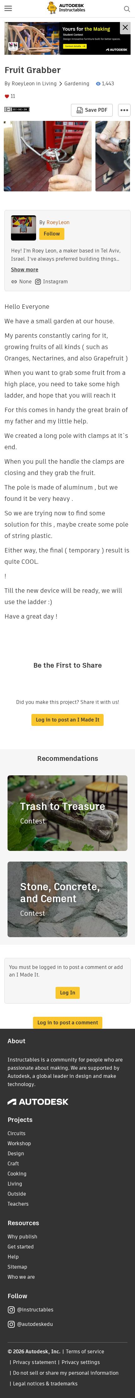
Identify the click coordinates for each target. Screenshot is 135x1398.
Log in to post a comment (67, 1022)
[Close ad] (125, 28)
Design (16, 1153)
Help (13, 1256)
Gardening (76, 84)
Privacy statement (34, 1362)
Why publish (22, 1236)
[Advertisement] (67, 38)
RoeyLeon (23, 84)
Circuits (16, 1133)
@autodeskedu (35, 1324)
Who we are (21, 1277)
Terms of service (85, 1351)
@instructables (35, 1309)
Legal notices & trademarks (45, 1383)
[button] (8, 9)
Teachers (18, 1204)
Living (49, 84)
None (25, 281)
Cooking (17, 1173)
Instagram (55, 281)
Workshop (19, 1143)
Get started (21, 1246)
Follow (52, 233)
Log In (67, 992)
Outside (17, 1193)
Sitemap (17, 1267)
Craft (13, 1163)
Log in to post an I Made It (67, 719)
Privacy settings (81, 1362)
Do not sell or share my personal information (65, 1373)
